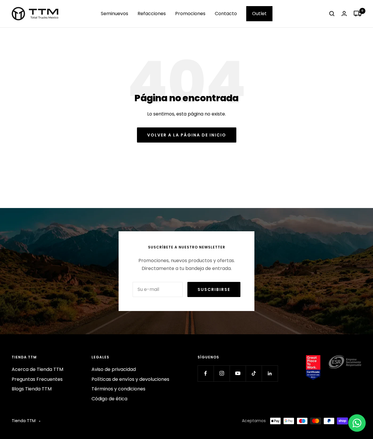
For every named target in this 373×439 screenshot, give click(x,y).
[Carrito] (357, 13)
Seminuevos (114, 13)
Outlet (259, 13)
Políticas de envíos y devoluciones (130, 379)
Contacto (226, 13)
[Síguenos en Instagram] (222, 373)
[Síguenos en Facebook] (206, 373)
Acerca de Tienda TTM (37, 369)
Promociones (190, 13)
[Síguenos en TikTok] (254, 373)
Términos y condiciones (118, 388)
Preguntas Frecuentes (37, 379)
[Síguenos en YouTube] (238, 373)
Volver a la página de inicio (186, 135)
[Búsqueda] (332, 13)
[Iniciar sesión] (344, 13)
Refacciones (152, 13)
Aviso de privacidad (114, 369)
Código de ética (109, 398)
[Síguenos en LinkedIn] (270, 373)
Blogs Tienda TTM (32, 388)
